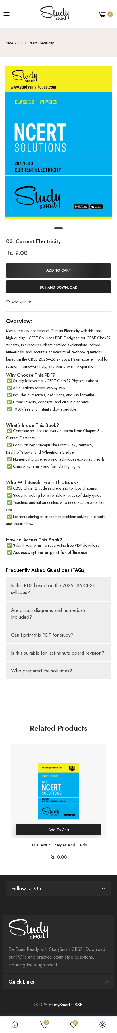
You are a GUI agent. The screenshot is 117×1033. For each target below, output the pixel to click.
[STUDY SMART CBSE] (54, 14)
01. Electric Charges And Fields (58, 845)
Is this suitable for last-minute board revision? (57, 652)
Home (8, 43)
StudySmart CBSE (65, 1004)
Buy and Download (59, 287)
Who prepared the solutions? (41, 670)
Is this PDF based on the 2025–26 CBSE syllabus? (53, 589)
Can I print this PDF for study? (42, 635)
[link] (14, 1025)
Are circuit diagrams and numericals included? (48, 613)
